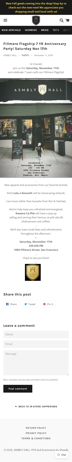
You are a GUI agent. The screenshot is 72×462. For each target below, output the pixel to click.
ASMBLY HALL (22, 450)
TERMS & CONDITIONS (36, 438)
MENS (45, 30)
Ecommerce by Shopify (55, 450)
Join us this (19, 68)
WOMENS (31, 30)
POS (33, 450)
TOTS (56, 30)
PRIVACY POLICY (36, 433)
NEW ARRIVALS (11, 30)
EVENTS (25, 55)
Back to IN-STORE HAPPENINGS (37, 406)
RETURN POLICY (36, 427)
